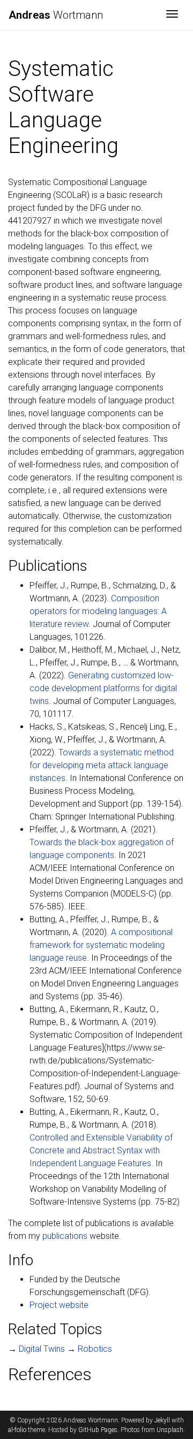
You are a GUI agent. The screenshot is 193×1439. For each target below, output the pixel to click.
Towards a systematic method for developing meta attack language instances (101, 765)
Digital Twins (42, 1349)
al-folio (17, 1430)
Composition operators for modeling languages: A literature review (98, 611)
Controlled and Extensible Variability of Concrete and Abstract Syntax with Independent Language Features (101, 1150)
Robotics (95, 1349)
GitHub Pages (97, 1430)
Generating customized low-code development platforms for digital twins (103, 688)
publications (64, 1236)
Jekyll (162, 1420)
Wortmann (56, 15)
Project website (58, 1305)
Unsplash (170, 1430)
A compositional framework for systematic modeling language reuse (101, 945)
